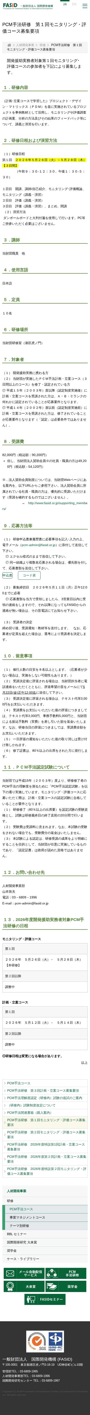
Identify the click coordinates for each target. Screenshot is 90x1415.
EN (74, 4)
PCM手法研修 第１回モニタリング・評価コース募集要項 (46, 1122)
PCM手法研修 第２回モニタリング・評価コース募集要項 (46, 1134)
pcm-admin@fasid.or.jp (38, 545)
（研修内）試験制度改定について (31, 1105)
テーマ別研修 (19, 1226)
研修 (43, 45)
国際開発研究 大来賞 (22, 1242)
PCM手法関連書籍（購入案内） (30, 1112)
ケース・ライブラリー (23, 1259)
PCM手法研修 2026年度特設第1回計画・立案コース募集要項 (46, 1147)
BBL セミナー (17, 1234)
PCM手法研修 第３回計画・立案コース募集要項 (43, 1090)
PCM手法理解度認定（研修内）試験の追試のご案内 (44, 1098)
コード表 (29, 575)
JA (65, 4)
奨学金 (12, 1250)
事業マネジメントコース (27, 1217)
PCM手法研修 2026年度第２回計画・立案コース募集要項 (46, 1159)
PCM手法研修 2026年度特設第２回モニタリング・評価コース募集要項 (46, 1171)
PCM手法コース (18, 1083)
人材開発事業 (25, 45)
